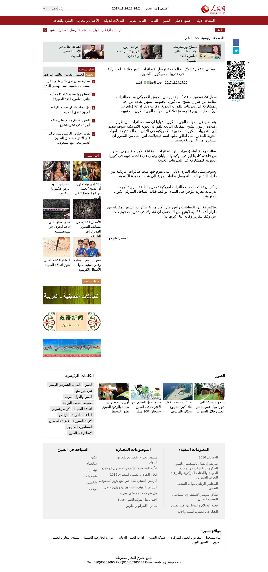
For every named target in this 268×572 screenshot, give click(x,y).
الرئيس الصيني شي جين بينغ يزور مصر (131, 487)
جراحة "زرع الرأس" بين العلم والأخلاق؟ (127, 51)
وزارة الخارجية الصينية (99, 537)
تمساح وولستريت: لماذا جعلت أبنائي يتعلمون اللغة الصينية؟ (70, 96)
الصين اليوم (200, 542)
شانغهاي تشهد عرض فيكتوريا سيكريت (60, 188)
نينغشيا (92, 470)
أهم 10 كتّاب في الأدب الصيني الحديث (70, 51)
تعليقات (131, 30)
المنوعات (147, 30)
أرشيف (164, 8)
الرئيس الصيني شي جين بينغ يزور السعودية (128, 481)
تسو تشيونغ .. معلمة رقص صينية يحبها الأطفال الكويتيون (87, 264)
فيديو (118, 30)
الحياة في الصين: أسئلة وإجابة (198, 511)
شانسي (92, 482)
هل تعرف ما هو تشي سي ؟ (138, 493)
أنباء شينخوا (213, 537)
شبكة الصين (157, 537)
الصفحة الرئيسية (212, 38)
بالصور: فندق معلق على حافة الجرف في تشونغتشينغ (71, 122)
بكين (94, 457)
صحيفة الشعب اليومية (78, 403)
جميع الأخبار (183, 20)
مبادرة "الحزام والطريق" (140, 506)
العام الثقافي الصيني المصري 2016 (133, 474)
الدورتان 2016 (208, 457)
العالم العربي (137, 20)
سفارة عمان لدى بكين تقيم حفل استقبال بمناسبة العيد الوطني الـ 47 (67, 83)
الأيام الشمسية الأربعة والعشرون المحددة (129, 468)
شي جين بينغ (84, 391)
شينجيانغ (91, 476)
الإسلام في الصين (81, 433)
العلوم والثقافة (63, 20)
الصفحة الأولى (205, 20)
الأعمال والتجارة (88, 20)
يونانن (93, 488)
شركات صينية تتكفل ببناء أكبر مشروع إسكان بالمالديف (179, 406)
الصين (166, 20)
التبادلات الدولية (113, 20)
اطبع (139, 82)
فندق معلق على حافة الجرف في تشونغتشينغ (59, 226)
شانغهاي (91, 463)
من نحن (152, 8)
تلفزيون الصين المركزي (185, 537)
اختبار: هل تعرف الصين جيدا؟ (137, 499)
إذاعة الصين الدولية (131, 537)
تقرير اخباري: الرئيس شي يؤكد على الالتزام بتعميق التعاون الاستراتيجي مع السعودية (70, 138)
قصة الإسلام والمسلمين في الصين (194, 505)
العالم (154, 20)
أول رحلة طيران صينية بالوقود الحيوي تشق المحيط (71, 109)
